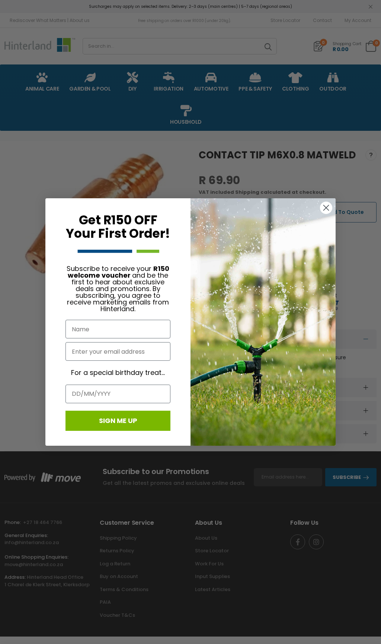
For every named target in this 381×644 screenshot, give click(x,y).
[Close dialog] (326, 207)
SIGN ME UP (118, 420)
